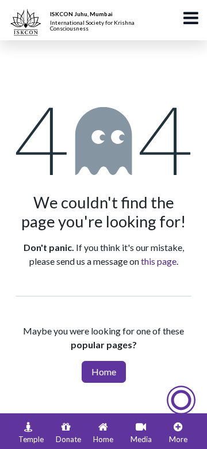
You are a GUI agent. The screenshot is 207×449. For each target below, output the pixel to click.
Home (103, 371)
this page (159, 261)
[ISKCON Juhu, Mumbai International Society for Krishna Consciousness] (28, 14)
